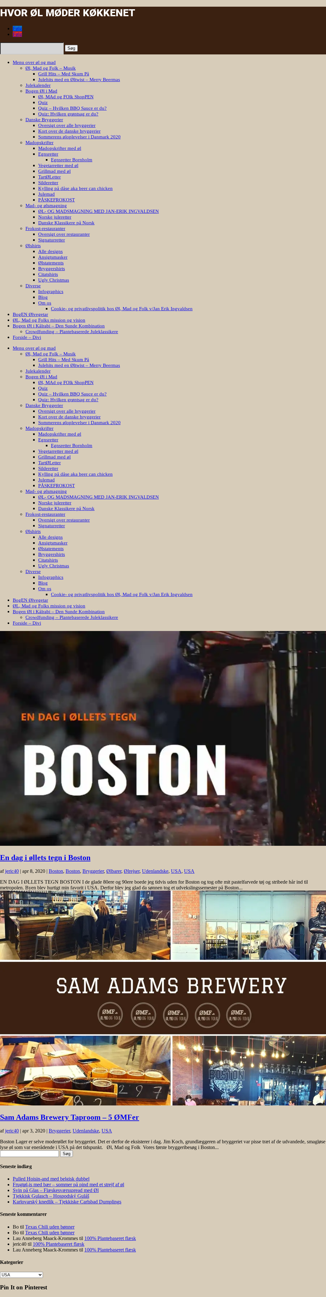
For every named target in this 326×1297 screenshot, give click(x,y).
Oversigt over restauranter (64, 234)
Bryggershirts (51, 268)
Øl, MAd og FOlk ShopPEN (66, 96)
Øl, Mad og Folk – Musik (50, 68)
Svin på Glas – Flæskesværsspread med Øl (56, 1190)
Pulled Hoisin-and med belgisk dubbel (51, 1178)
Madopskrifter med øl (59, 148)
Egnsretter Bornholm (71, 159)
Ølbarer (113, 871)
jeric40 (12, 871)
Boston (56, 871)
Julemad (46, 194)
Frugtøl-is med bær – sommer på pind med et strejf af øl (68, 1184)
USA (176, 871)
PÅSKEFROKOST (56, 199)
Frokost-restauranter (45, 228)
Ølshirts (33, 245)
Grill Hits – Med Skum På (63, 73)
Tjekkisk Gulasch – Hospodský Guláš (51, 1196)
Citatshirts (48, 274)
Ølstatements (51, 262)
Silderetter (48, 182)
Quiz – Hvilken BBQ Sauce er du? (72, 108)
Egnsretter (48, 154)
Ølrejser (131, 871)
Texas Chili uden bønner (49, 1227)
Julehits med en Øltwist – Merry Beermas (79, 79)
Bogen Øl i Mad (41, 91)
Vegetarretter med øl (58, 165)
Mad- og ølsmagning (46, 205)
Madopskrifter (39, 142)
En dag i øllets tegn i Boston (45, 857)
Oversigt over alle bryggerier (67, 125)
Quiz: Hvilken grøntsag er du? (68, 113)
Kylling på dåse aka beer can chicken (75, 188)
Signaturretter (51, 239)
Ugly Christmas (53, 280)
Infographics (50, 291)
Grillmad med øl (54, 171)
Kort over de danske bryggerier (69, 131)
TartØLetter (49, 176)
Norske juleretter (54, 217)
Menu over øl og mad (34, 62)
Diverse (33, 285)
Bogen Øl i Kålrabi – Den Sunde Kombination (59, 325)
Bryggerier (93, 871)
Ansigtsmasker (52, 257)
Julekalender (38, 85)
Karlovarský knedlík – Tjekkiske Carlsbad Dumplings (67, 1201)
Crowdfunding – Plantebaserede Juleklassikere (71, 331)
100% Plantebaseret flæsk (110, 1238)
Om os (44, 302)
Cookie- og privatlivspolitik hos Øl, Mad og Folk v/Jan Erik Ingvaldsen (122, 308)
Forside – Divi (27, 337)
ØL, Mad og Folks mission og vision (49, 320)
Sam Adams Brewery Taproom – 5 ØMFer (69, 1117)
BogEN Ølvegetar (30, 314)
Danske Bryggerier (44, 119)
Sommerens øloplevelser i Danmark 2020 (79, 136)
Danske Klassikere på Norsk (66, 222)
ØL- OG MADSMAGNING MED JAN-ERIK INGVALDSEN (98, 211)
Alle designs (50, 251)
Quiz (43, 102)
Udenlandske (155, 871)
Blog (43, 297)
